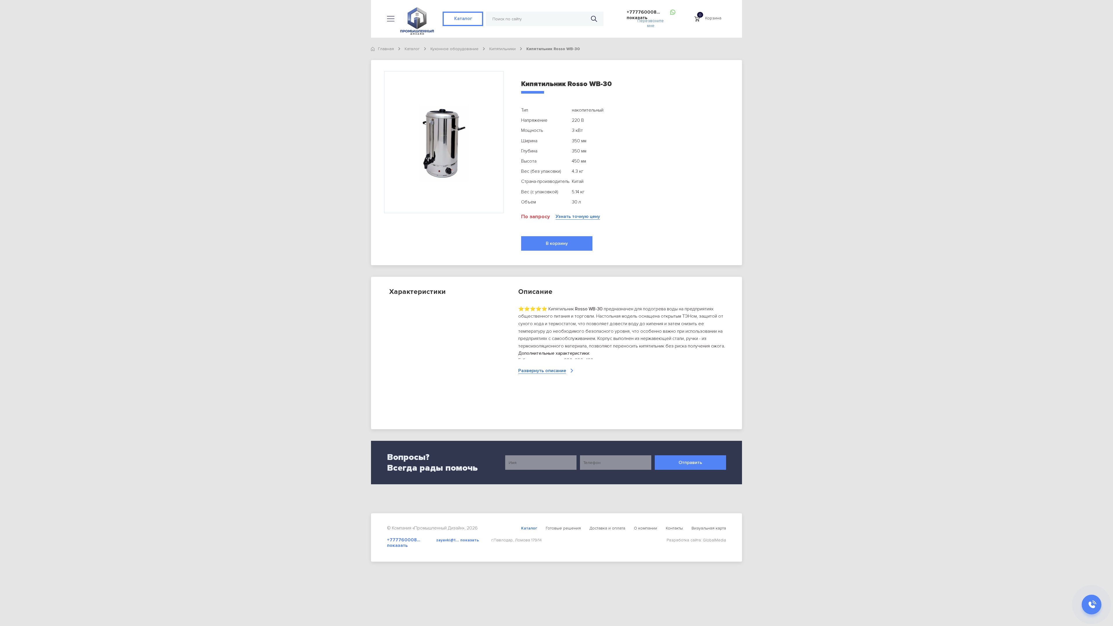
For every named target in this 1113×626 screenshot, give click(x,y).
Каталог (463, 18)
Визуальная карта (709, 528)
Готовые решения (563, 528)
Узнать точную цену (578, 216)
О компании (645, 528)
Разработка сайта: (696, 540)
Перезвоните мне (650, 21)
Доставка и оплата (607, 528)
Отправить (690, 462)
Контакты (674, 528)
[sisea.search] (594, 19)
